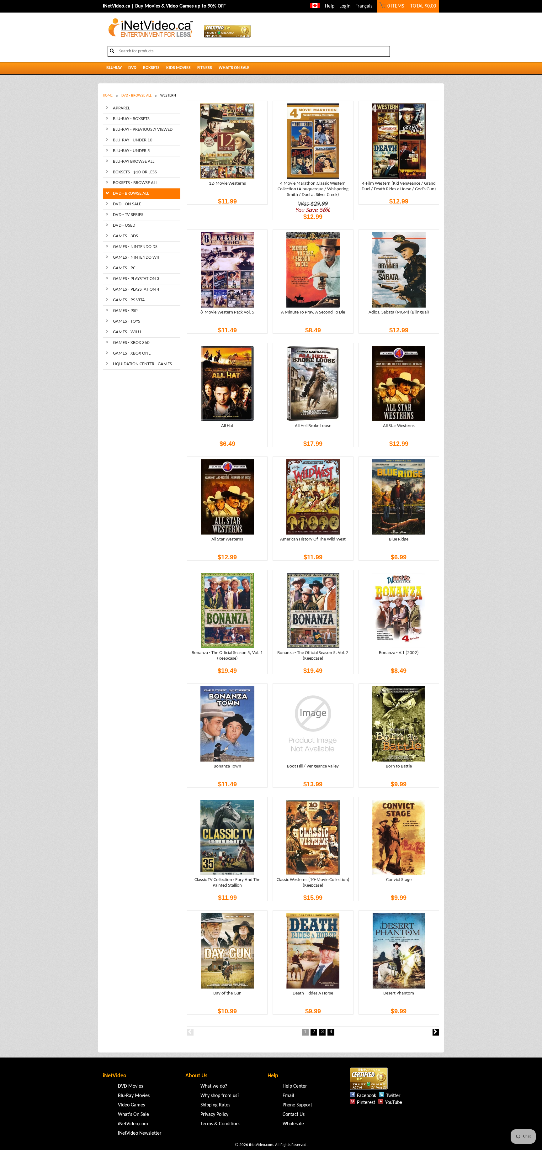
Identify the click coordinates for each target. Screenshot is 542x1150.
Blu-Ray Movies (134, 1095)
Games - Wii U (127, 332)
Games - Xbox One (132, 353)
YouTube (393, 1102)
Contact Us (294, 1114)
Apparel (121, 108)
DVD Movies (130, 1086)
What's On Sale (234, 68)
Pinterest (366, 1102)
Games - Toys (126, 321)
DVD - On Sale (127, 204)
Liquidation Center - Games (142, 364)
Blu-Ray (114, 68)
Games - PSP (125, 311)
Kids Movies (178, 68)
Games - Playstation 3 (136, 279)
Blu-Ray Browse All (133, 161)
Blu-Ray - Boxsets (131, 119)
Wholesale (293, 1123)
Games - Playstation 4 (136, 289)
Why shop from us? (219, 1095)
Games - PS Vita (129, 300)
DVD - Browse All (136, 96)
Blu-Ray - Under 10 (132, 140)
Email (288, 1095)
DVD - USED (124, 225)
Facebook (366, 1095)
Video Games (131, 1105)
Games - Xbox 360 (131, 342)
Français (363, 6)
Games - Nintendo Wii (136, 257)
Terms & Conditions (220, 1123)
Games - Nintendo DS (135, 247)
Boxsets (151, 68)
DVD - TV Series (128, 215)
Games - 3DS (125, 236)
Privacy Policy (214, 1114)
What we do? (213, 1086)
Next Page (436, 1032)
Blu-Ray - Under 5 (131, 151)
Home (108, 96)
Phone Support (297, 1105)
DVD (132, 68)
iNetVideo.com (133, 1123)
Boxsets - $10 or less (135, 172)
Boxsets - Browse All (135, 183)
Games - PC (124, 268)
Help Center (295, 1086)
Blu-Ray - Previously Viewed (143, 129)
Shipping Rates (215, 1105)
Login (344, 6)
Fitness (204, 68)
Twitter (393, 1095)
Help (329, 6)
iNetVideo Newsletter (140, 1133)
